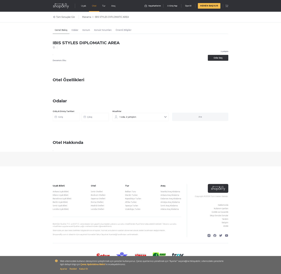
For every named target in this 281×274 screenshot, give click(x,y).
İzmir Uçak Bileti (60, 205)
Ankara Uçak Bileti (61, 191)
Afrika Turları (131, 202)
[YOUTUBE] (226, 235)
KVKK (225, 226)
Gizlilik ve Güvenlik (220, 212)
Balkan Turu (130, 191)
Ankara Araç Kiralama (170, 195)
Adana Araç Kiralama (170, 209)
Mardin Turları (131, 195)
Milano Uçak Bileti (60, 195)
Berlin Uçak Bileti (60, 202)
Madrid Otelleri (97, 205)
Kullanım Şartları (221, 208)
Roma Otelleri (97, 202)
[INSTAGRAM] (209, 235)
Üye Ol (188, 6)
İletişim (225, 222)
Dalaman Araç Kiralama (171, 198)
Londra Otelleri (97, 209)
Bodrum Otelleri (98, 195)
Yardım (225, 219)
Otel (94, 6)
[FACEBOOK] (215, 235)
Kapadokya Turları (133, 198)
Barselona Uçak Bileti (62, 198)
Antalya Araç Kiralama (170, 202)
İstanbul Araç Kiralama (170, 191)
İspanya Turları (131, 205)
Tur (103, 6)
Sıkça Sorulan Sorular (219, 215)
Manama (86, 17)
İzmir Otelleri (97, 191)
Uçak (83, 6)
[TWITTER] (220, 235)
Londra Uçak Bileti (61, 209)
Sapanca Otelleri (98, 198)
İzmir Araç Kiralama (169, 205)
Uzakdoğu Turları (132, 209)
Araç (113, 6)
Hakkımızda (223, 205)
